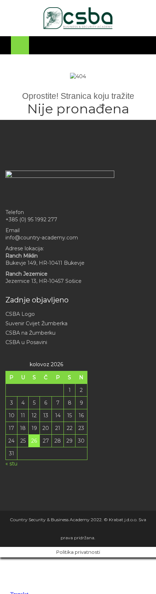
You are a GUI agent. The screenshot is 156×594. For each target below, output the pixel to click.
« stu (11, 463)
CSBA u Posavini (26, 342)
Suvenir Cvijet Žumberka (36, 323)
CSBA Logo (20, 314)
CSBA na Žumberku (30, 333)
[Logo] (78, 18)
